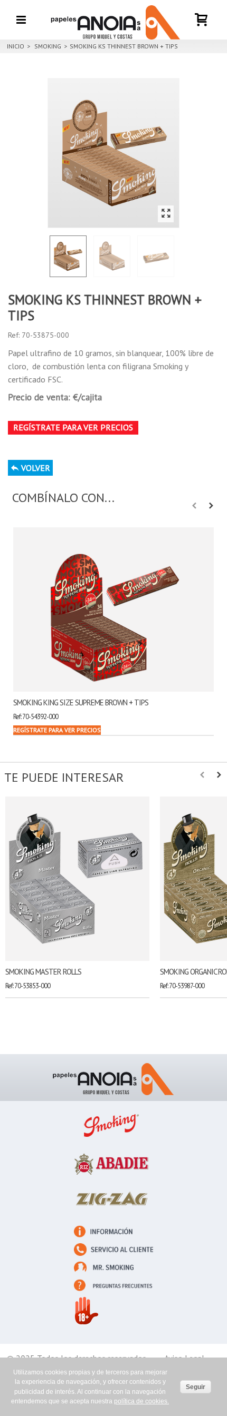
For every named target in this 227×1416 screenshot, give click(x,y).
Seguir (195, 1387)
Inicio (15, 46)
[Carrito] (202, 12)
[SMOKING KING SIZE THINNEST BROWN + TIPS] (113, 153)
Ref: (14, 335)
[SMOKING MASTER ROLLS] (77, 878)
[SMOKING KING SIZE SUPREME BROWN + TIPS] (113, 609)
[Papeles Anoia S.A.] (113, 19)
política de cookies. (141, 1401)
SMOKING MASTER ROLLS (43, 972)
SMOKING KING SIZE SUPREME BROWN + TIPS (80, 702)
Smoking (47, 46)
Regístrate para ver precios (73, 427)
